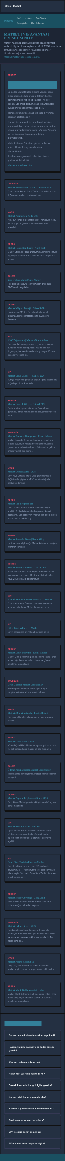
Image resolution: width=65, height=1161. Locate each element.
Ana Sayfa (41, 18)
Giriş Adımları (37, 23)
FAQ (19, 18)
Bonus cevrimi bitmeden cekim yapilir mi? (32, 1035)
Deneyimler (22, 23)
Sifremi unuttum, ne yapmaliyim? (27, 1143)
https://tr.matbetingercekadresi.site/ (22, 56)
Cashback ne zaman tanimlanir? (26, 1120)
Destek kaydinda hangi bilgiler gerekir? (30, 1085)
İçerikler (28, 18)
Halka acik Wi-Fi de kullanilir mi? (27, 1073)
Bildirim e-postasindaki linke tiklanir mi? (31, 1108)
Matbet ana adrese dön (20, 165)
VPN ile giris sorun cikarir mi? (25, 1131)
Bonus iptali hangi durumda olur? (27, 1097)
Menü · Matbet (13, 6)
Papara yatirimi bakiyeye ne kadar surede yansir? (31, 1049)
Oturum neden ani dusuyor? (24, 1062)
